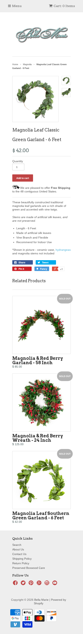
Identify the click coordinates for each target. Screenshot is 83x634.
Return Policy (20, 563)
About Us (18, 549)
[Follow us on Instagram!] (48, 583)
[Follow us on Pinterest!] (32, 583)
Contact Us (19, 554)
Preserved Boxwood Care (28, 567)
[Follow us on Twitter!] (24, 583)
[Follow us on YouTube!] (55, 583)
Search (16, 544)
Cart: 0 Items (64, 6)
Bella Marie (41, 599)
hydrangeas (63, 249)
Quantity (17, 161)
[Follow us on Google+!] (40, 583)
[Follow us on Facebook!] (16, 583)
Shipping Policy (22, 558)
